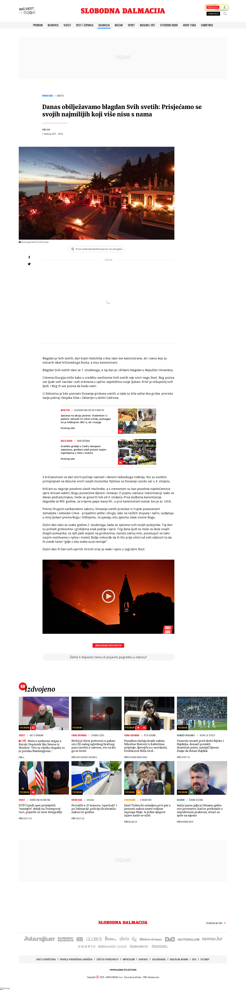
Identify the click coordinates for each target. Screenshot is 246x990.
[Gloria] (124, 938)
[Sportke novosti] (80, 938)
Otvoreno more (169, 25)
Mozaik (119, 25)
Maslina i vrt (147, 25)
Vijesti (67, 25)
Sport (131, 25)
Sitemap (204, 959)
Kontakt (143, 959)
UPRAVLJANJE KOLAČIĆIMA (123, 969)
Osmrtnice (207, 25)
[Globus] (94, 938)
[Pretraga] (225, 13)
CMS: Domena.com (151, 977)
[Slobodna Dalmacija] (123, 10)
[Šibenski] (160, 946)
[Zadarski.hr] (139, 946)
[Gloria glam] (134, 938)
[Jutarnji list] (39, 938)
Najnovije (53, 25)
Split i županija (84, 25)
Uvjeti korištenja (46, 959)
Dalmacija (104, 25)
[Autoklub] (188, 938)
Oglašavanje (159, 959)
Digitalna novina (179, 959)
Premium (38, 25)
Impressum (129, 959)
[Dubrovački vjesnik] (112, 946)
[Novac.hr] (212, 938)
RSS (194, 959)
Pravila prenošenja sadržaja (76, 959)
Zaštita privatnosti (107, 959)
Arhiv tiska (189, 25)
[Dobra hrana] (150, 938)
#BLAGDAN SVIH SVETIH (108, 645)
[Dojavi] (27, 11)
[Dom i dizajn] (170, 938)
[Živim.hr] (111, 938)
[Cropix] (86, 946)
